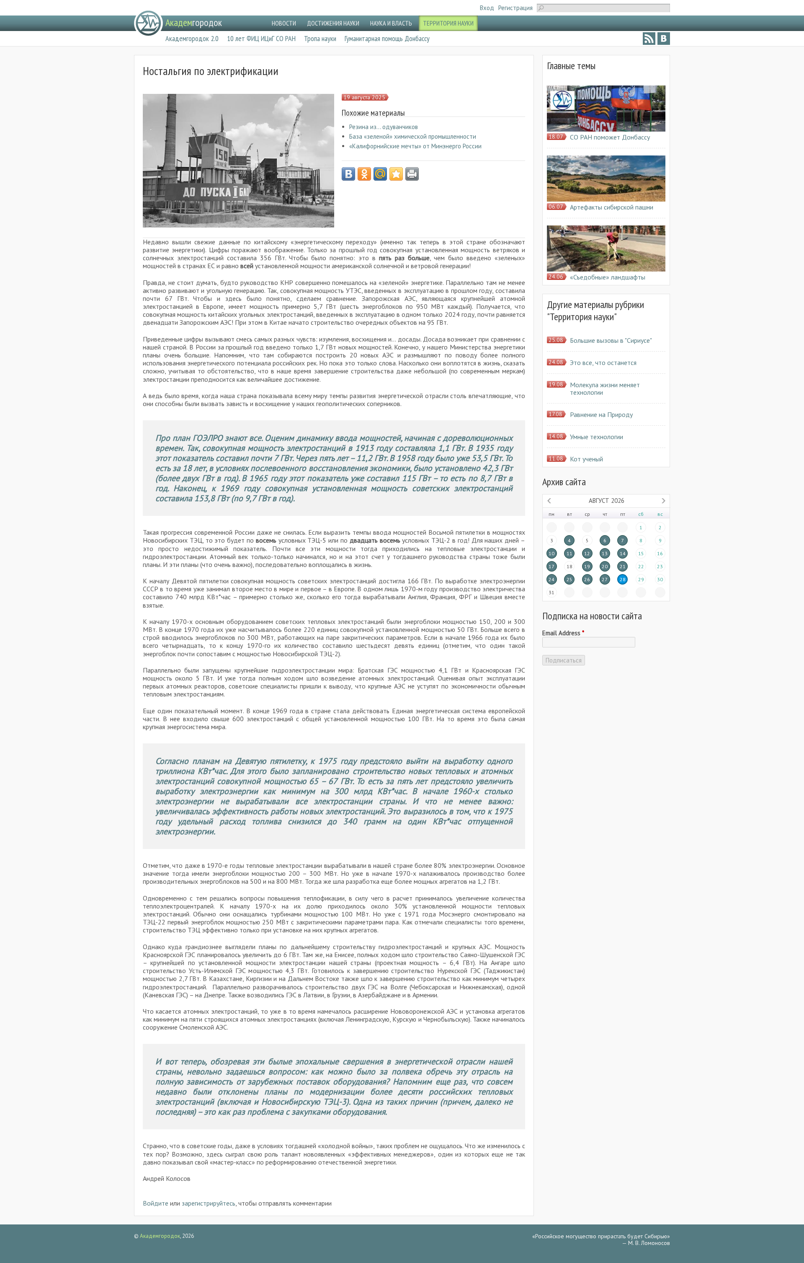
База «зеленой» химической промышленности (412, 136)
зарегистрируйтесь (208, 1203)
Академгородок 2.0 (192, 38)
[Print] (412, 174)
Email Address (563, 633)
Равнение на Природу (601, 414)
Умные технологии (596, 436)
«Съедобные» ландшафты (607, 277)
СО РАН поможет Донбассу (610, 137)
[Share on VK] (348, 174)
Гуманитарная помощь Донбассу (387, 38)
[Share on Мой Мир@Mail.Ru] (380, 174)
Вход (487, 8)
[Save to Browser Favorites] (396, 174)
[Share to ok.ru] (364, 174)
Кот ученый (586, 459)
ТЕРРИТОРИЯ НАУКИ (448, 23)
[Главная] (148, 23)
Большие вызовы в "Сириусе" (611, 340)
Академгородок (160, 1236)
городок (193, 22)
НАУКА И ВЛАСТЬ (391, 23)
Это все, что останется (603, 362)
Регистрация (515, 8)
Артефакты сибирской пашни (611, 207)
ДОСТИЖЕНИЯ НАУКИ (333, 23)
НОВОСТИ (284, 23)
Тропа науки (320, 38)
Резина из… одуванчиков (383, 127)
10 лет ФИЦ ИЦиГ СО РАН (261, 38)
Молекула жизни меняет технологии (605, 388)
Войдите (155, 1203)
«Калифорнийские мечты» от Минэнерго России (415, 146)
